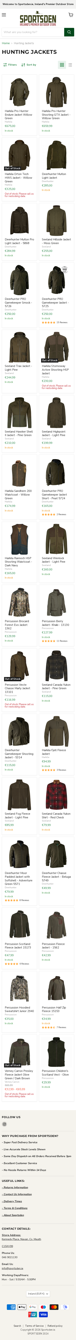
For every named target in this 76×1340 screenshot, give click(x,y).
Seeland (46, 246)
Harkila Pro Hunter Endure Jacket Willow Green (18, 114)
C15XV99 (7, 1246)
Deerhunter (47, 181)
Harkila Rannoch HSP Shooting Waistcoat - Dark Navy (18, 561)
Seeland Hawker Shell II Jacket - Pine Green (19, 433)
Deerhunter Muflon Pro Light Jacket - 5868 (19, 241)
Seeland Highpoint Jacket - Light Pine (53, 433)
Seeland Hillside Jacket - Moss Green (56, 241)
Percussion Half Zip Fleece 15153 (54, 1009)
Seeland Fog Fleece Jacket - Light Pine (17, 815)
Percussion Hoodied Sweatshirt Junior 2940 (19, 1009)
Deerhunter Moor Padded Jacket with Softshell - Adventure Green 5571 (18, 878)
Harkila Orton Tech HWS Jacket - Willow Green (18, 177)
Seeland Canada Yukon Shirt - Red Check (56, 815)
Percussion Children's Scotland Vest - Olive (55, 1073)
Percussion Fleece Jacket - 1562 (53, 946)
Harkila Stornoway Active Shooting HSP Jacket (55, 369)
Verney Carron (12, 1081)
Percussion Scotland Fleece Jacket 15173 (18, 946)
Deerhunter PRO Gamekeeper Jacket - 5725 (55, 302)
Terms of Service (34, 1326)
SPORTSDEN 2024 (38, 1333)
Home (6, 43)
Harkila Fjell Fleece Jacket (54, 752)
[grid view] (62, 65)
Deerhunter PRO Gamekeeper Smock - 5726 (18, 302)
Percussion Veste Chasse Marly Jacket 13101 (17, 688)
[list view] (70, 65)
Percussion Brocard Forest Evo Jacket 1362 (17, 624)
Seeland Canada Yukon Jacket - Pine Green (56, 686)
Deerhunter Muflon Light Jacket (54, 176)
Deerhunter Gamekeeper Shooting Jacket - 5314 (19, 753)
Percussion (11, 631)
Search (17, 1326)
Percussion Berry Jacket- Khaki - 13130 (55, 623)
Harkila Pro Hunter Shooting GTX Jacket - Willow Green (56, 114)
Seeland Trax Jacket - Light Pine (18, 368)
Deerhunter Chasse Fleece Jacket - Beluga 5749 (56, 876)
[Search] (69, 32)
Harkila (8, 121)
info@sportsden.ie (12, 1268)
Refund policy (55, 1326)
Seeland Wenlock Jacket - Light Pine (53, 560)
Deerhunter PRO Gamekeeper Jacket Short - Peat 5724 (54, 494)
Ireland (36, 1293)
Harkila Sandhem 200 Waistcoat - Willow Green (18, 494)
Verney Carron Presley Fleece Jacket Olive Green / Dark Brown (19, 1074)
